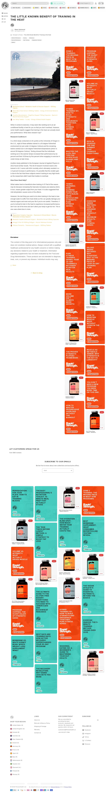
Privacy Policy (68, 787)
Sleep (94, 7)
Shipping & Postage (40, 726)
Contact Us (37, 732)
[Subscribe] (71, 470)
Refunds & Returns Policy (42, 723)
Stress (63, 7)
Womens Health (84, 7)
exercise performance (16, 40)
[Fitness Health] (5, 5)
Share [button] (14, 265)
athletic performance (16, 37)
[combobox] (30, 3)
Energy (37, 7)
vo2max (13, 42)
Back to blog (37, 273)
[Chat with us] (99, 3)
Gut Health (73, 7)
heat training (26, 40)
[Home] (11, 34)
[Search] (48, 3)
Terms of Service (55, 787)
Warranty (37, 729)
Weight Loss (54, 7)
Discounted (27, 7)
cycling (25, 37)
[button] (102, 3)
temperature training (36, 40)
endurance (31, 37)
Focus (44, 7)
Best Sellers (16, 7)
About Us (37, 720)
